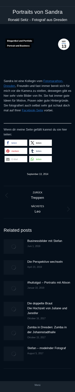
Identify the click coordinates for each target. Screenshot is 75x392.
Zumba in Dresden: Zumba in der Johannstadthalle (47, 330)
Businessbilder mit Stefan (44, 241)
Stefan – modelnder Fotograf (46, 348)
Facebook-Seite (32, 110)
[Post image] (14, 246)
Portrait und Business (18, 46)
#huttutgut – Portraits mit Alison (48, 282)
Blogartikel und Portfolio (19, 41)
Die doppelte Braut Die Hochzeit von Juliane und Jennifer (47, 308)
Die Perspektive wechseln (45, 261)
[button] (16, 143)
